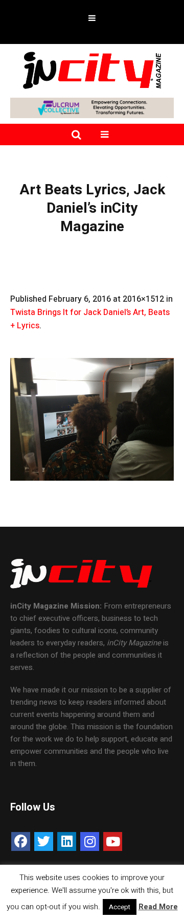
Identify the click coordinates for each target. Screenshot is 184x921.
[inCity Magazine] (92, 69)
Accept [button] (119, 907)
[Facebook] (20, 841)
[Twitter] (43, 841)
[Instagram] (89, 841)
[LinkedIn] (66, 841)
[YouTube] (112, 841)
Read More (158, 906)
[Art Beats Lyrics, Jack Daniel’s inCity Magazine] (92, 419)
